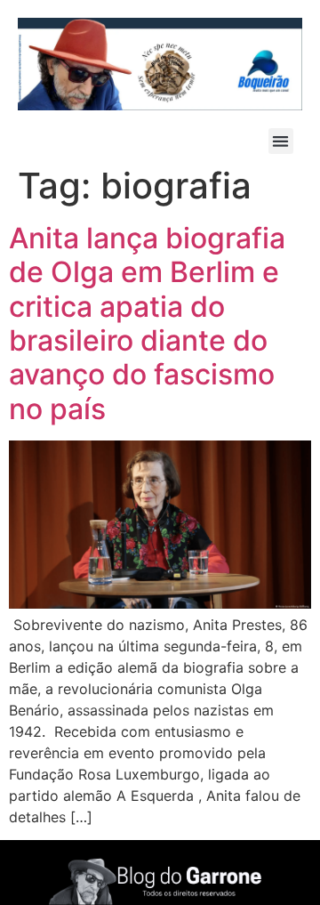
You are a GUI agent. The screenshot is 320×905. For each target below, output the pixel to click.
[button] (281, 141)
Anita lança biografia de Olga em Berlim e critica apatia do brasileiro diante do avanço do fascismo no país (147, 323)
